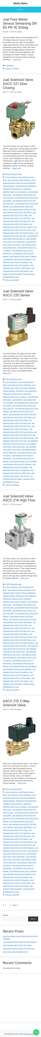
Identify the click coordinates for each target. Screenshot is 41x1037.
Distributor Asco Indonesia (26, 186)
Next (15, 905)
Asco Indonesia (11, 177)
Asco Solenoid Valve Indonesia (19, 180)
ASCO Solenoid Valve (13, 174)
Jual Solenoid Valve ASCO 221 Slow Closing (18, 84)
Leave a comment (12, 68)
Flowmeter (9, 65)
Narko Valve (21, 3)
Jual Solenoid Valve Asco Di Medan (23, 256)
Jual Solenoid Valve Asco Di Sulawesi (17, 259)
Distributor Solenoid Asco (12, 189)
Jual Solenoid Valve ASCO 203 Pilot (22, 209)
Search (5, 915)
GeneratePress (31, 1034)
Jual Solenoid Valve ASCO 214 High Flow (19, 498)
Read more (17, 60)
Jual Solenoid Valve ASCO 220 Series (18, 293)
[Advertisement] (20, 998)
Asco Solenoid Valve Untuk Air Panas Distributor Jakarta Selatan (19, 183)
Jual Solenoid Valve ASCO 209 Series (17, 212)
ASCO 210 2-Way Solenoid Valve (16, 703)
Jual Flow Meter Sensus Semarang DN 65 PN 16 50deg (20, 23)
